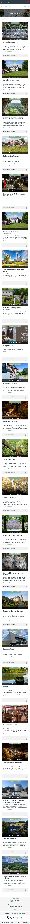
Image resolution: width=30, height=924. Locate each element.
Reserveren (26, 6)
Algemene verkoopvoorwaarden (18, 913)
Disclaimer (7, 913)
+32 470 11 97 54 (13, 905)
